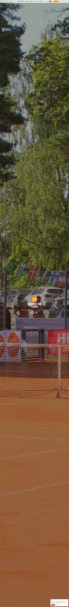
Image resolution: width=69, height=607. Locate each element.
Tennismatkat (31, 1)
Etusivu (19, 1)
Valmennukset (22, 1)
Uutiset (34, 1)
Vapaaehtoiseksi (56, 1)
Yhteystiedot (41, 1)
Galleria (37, 1)
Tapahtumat (26, 1)
